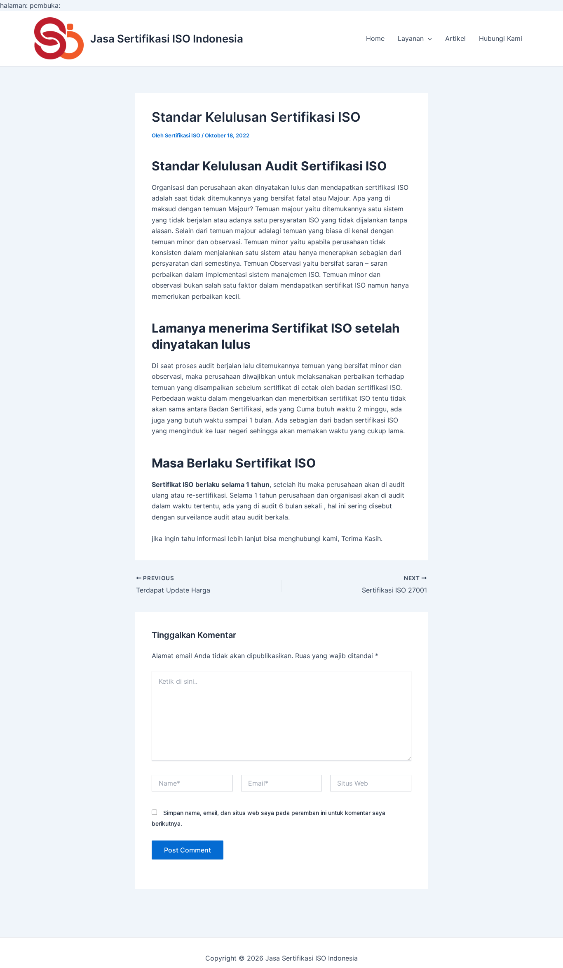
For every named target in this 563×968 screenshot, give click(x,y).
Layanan (411, 38)
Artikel (455, 38)
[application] (428, 38)
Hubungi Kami (500, 38)
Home (375, 38)
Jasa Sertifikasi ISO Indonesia (166, 38)
